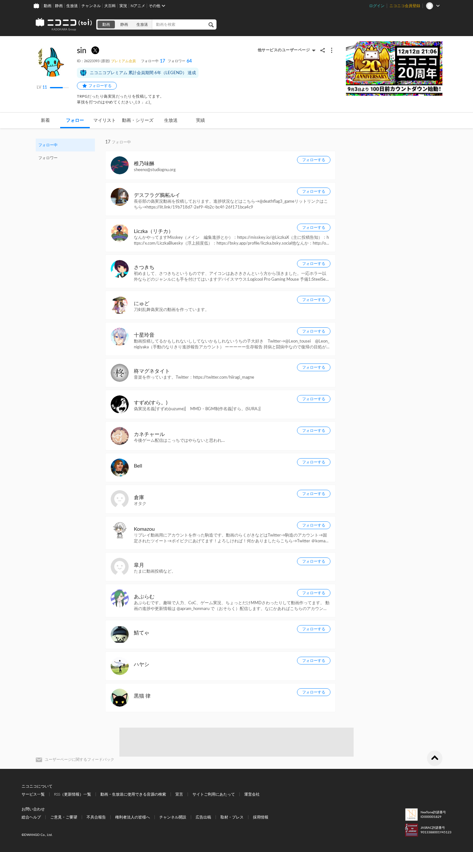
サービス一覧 (33, 794)
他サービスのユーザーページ (284, 50)
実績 (200, 120)
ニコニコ (64, 24)
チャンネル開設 (172, 817)
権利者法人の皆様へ (132, 817)
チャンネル (91, 6)
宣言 (179, 794)
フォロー (75, 120)
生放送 (72, 6)
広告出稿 (203, 817)
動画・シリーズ (137, 120)
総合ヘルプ (31, 817)
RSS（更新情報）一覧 (72, 794)
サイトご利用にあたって (213, 794)
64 (180, 61)
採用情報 (260, 817)
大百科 (110, 6)
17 (153, 61)
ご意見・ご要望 (63, 817)
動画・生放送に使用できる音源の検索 (133, 794)
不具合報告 (96, 817)
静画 (59, 6)
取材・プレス (232, 817)
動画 (47, 6)
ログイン (377, 6)
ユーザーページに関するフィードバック (79, 759)
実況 (123, 6)
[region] (65, 151)
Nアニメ (138, 6)
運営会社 (252, 794)
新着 (45, 120)
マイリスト (104, 120)
